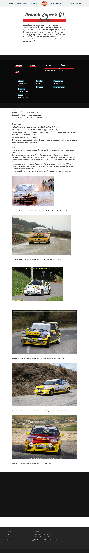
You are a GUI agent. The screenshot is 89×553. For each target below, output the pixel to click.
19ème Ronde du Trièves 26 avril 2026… (41, 536)
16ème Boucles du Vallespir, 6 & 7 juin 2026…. (42, 534)
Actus (7, 534)
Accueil (11, 3)
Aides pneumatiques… (57, 3)
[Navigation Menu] (86, 3)
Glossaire (71, 3)
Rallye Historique (21, 3)
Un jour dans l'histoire (11, 542)
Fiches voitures (9, 536)
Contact (78, 3)
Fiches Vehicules (33, 3)
